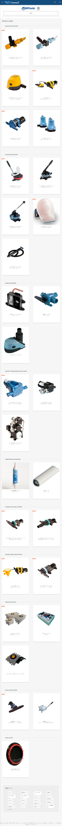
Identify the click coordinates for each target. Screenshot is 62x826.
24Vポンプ (36, 797)
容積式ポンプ (50, 802)
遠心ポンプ (23, 800)
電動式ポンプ (24, 792)
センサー (10, 803)
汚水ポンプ (36, 800)
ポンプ (10, 792)
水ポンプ (10, 800)
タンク (22, 806)
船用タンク (36, 806)
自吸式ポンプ (37, 803)
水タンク (49, 795)
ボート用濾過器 (50, 806)
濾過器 (48, 792)
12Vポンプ (23, 803)
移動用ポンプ (11, 806)
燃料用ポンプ (50, 799)
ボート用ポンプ (11, 796)
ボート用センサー (24, 796)
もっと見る (10, 809)
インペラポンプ (37, 793)
